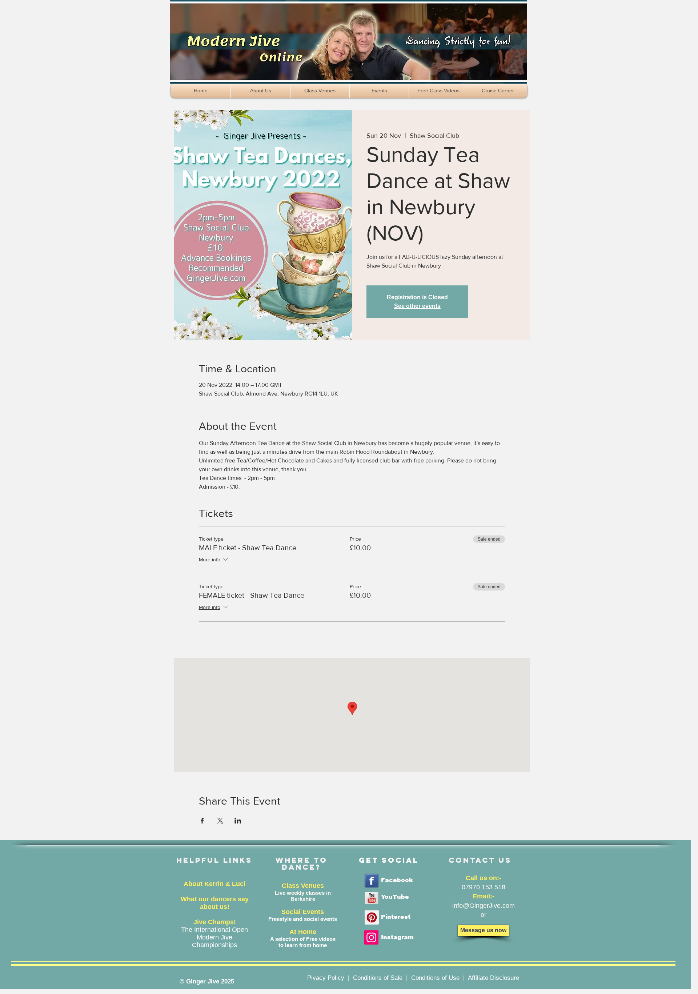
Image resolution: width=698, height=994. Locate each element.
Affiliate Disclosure (493, 977)
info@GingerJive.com (483, 905)
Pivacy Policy (325, 977)
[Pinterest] (372, 917)
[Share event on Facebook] (202, 820)
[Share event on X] (220, 820)
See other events (417, 306)
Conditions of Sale (377, 977)
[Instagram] (371, 937)
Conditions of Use (435, 977)
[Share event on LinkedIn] (237, 820)
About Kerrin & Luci (214, 883)
